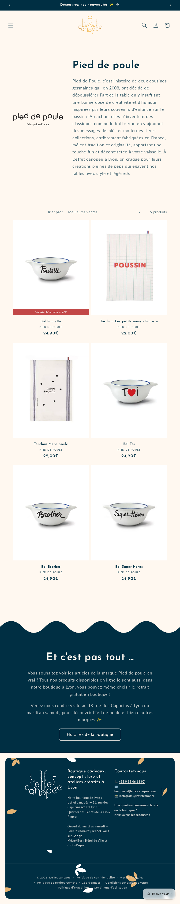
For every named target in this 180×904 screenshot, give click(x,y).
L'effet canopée (60, 877)
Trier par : (55, 212)
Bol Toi (129, 444)
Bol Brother (51, 567)
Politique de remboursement (57, 882)
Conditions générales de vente (126, 882)
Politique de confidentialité (95, 877)
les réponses (139, 815)
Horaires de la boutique (90, 734)
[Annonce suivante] (170, 5)
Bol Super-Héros (129, 567)
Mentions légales (131, 877)
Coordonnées (91, 882)
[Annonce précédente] (9, 5)
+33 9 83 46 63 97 (132, 781)
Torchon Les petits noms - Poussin (129, 321)
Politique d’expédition (73, 887)
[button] (10, 25)
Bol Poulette (51, 321)
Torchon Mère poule (51, 444)
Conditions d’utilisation (110, 887)
